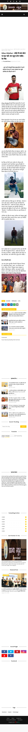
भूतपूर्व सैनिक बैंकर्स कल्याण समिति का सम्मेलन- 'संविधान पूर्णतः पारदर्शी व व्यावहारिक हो (17, 321)
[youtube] (17, 1)
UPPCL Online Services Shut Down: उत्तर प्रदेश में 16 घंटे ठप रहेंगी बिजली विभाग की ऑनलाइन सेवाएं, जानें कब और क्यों (17, 414)
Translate (7, 437)
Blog (18, 722)
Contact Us (18, 718)
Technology (15, 712)
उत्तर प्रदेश (8, 300)
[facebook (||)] (11, 655)
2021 (14, 528)
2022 (14, 526)
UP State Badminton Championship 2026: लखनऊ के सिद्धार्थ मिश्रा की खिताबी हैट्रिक (17, 407)
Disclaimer (20, 719)
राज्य (6, 49)
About (13, 718)
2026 (14, 517)
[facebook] (8, 1)
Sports (9, 712)
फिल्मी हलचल (14, 300)
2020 (14, 531)
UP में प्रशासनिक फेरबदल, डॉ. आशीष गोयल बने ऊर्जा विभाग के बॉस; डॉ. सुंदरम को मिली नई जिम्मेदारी (17, 384)
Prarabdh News (7, 61)
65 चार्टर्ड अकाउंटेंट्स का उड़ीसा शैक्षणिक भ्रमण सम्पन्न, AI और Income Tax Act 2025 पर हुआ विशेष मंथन (17, 392)
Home (3, 49)
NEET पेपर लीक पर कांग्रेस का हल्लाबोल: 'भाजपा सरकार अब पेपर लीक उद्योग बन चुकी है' (17, 327)
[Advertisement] (14, 34)
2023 (14, 524)
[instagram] (14, 1)
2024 (14, 521)
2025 (14, 519)
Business (4, 712)
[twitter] (11, 1)
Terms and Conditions (11, 719)
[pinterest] (20, 1)
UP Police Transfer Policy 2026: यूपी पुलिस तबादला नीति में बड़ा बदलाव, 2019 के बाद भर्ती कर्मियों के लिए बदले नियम (17, 399)
